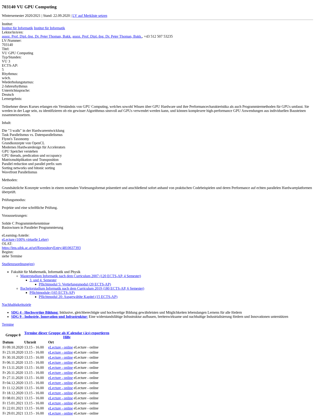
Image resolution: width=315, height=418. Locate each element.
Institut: (7, 24)
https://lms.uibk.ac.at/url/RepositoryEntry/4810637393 (41, 248)
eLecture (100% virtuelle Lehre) (25, 239)
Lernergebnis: (12, 99)
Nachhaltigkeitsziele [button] (16, 305)
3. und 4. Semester (43, 280)
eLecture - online (60, 347)
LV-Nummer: (11, 40)
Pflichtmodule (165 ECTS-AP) (52, 293)
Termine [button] (8, 324)
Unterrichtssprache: (16, 90)
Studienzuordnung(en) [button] (18, 264)
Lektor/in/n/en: (12, 32)
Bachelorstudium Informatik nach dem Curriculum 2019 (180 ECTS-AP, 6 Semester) (82, 288)
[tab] (157, 264)
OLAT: (7, 244)
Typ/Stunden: (11, 57)
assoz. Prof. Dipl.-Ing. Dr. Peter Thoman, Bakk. (36, 36)
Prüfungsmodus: (14, 200)
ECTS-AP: (10, 65)
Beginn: (7, 252)
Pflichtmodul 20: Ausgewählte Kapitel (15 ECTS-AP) (78, 297)
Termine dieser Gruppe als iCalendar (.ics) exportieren (66, 333)
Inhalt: (6, 123)
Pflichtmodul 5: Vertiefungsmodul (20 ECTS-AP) (75, 284)
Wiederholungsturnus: (18, 82)
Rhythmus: (10, 74)
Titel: (5, 49)
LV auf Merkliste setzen (89, 16)
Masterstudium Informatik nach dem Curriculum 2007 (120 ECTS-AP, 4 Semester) (80, 276)
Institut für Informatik (17, 28)
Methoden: (10, 180)
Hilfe (67, 337)
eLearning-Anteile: (15, 235)
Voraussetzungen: (14, 215)
